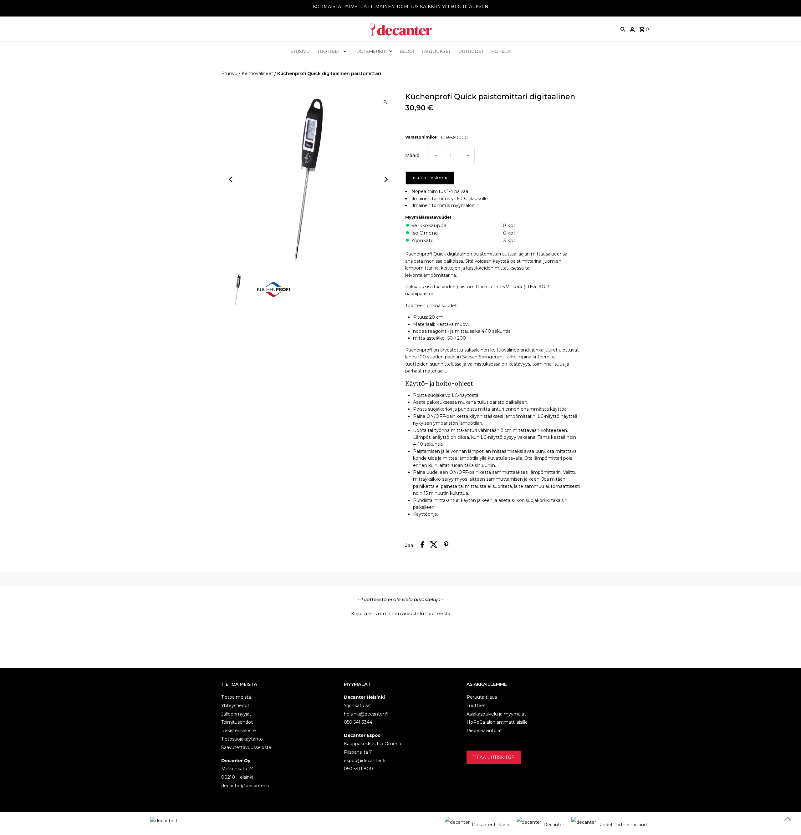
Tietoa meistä (236, 697)
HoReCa (501, 51)
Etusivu (300, 51)
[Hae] (623, 29)
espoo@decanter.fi (364, 760)
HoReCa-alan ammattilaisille (497, 722)
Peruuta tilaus (482, 697)
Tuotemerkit (370, 51)
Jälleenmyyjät (236, 714)
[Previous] (231, 179)
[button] (400, 613)
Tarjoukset (436, 51)
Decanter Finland (490, 824)
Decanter (553, 824)
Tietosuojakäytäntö (242, 739)
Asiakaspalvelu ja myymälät (496, 714)
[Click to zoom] (386, 102)
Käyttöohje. (425, 514)
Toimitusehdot (237, 722)
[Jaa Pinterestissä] (446, 545)
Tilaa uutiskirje (493, 757)
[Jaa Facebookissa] (422, 545)
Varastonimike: (421, 136)
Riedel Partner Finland (622, 824)
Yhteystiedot (235, 705)
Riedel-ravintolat (484, 730)
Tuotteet (328, 51)
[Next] (386, 179)
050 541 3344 (358, 722)
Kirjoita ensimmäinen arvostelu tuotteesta (400, 613)
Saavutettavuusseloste (246, 747)
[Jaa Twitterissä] (433, 545)
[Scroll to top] (788, 819)
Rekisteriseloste (238, 730)
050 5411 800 (358, 769)
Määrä (412, 155)
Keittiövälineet (257, 73)
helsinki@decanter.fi (366, 714)
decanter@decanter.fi (245, 785)
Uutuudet (471, 51)
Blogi (407, 51)
